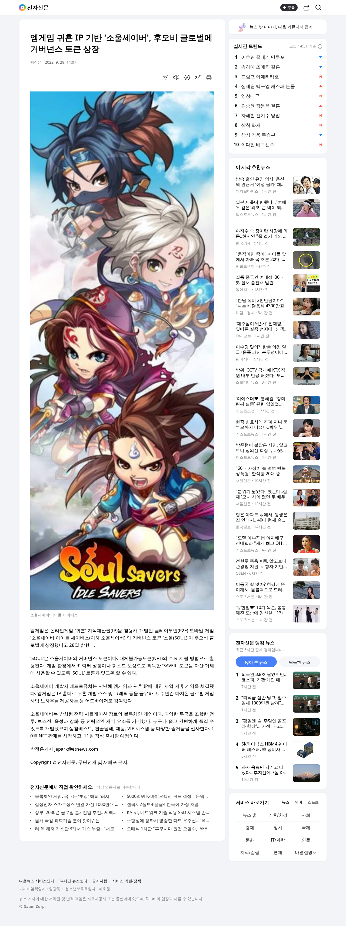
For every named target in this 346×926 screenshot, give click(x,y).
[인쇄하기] (208, 77)
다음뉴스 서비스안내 (36, 880)
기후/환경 (277, 815)
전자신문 (38, 7)
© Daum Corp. (32, 906)
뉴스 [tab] (285, 802)
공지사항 (99, 880)
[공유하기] (306, 7)
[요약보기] (165, 77)
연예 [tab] (298, 802)
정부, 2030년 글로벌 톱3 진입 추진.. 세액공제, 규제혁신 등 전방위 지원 (77, 812)
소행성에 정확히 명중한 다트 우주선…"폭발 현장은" (169, 820)
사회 (306, 815)
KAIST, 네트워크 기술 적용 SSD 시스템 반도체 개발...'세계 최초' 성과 (169, 812)
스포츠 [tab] (313, 802)
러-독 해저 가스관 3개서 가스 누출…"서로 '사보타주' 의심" (77, 829)
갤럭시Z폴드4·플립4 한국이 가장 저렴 (163, 804)
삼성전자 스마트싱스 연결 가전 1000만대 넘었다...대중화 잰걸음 (77, 804)
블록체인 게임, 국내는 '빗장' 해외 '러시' (73, 796)
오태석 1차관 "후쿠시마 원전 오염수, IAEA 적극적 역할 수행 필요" (169, 829)
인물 (306, 840)
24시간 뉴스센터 (73, 880)
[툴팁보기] (320, 46)
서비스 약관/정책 (126, 880)
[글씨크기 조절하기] (197, 77)
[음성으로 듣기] (176, 77)
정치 (278, 827)
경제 (249, 827)
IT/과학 (278, 840)
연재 (278, 852)
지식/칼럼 (249, 852)
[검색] (320, 7)
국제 (306, 827)
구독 (291, 7)
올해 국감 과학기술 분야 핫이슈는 (67, 820)
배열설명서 (306, 852)
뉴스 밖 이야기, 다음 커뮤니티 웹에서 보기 (287, 26)
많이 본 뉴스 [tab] (256, 662)
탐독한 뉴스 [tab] (299, 662)
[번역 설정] (187, 77)
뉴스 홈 (250, 815)
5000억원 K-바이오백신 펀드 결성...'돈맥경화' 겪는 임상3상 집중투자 (169, 796)
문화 (249, 840)
